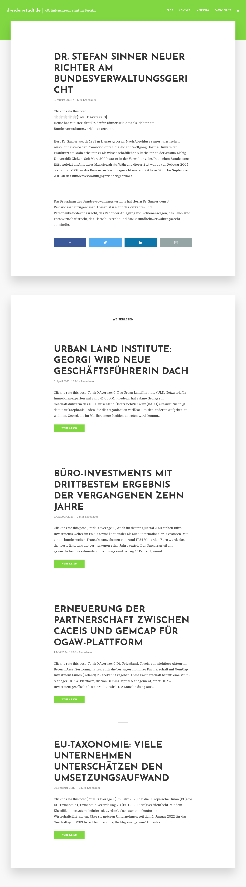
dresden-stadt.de (24, 10)
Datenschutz (223, 10)
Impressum (202, 10)
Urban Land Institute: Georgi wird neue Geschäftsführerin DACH (121, 360)
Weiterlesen (69, 428)
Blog (170, 10)
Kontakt (184, 10)
